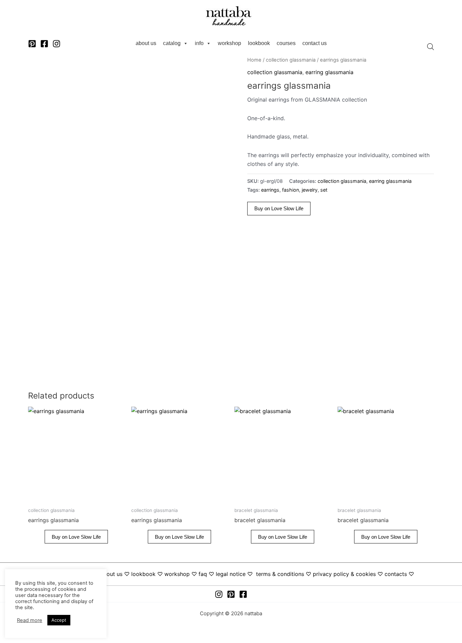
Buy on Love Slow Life (278, 208)
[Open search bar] (430, 46)
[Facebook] (44, 44)
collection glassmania (291, 60)
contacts (396, 574)
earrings (270, 190)
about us (146, 43)
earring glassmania (329, 72)
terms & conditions (280, 574)
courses (286, 43)
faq (203, 574)
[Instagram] (56, 44)
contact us (314, 43)
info (199, 43)
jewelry (310, 190)
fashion (290, 190)
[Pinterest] (32, 44)
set (323, 190)
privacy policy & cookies (344, 574)
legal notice (231, 574)
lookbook (259, 43)
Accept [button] (58, 620)
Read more (29, 620)
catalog (172, 43)
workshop (229, 43)
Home (254, 60)
